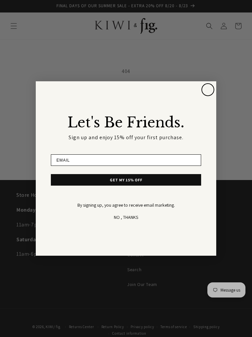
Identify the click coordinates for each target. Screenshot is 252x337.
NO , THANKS (126, 217)
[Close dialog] (208, 89)
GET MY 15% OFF (126, 179)
